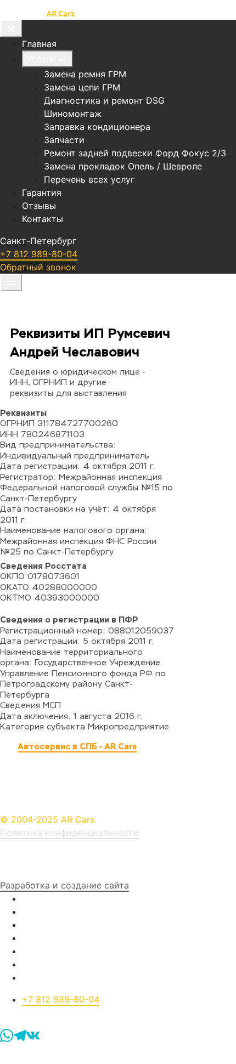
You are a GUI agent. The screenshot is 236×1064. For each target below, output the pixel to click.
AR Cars (61, 13)
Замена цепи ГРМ (82, 87)
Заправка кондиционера (97, 126)
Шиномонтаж (73, 113)
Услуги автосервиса (66, 898)
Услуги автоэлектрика (71, 911)
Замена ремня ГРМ (85, 74)
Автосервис (22, 13)
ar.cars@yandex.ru (60, 1012)
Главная (39, 43)
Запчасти (64, 139)
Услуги (40, 58)
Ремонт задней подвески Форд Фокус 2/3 (135, 153)
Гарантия (41, 192)
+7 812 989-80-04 (38, 253)
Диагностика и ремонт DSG (104, 100)
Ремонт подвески (60, 924)
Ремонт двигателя (61, 937)
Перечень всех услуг (89, 179)
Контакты (42, 218)
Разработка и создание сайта (64, 885)
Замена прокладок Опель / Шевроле (123, 166)
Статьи (37, 964)
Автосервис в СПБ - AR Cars (77, 746)
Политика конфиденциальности (69, 832)
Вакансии (42, 951)
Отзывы (39, 205)
